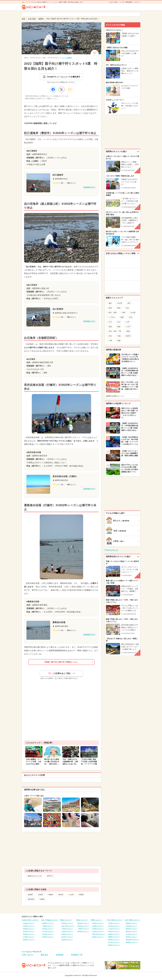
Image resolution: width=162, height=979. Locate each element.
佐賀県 (40, 895)
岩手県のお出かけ (29, 931)
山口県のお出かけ (114, 929)
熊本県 (61, 895)
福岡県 (30, 895)
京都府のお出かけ (98, 926)
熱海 (110, 326)
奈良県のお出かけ (98, 931)
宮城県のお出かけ (29, 926)
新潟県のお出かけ (48, 929)
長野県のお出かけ (48, 923)
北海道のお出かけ (29, 923)
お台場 (133, 312)
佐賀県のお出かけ (131, 926)
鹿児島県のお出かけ (132, 940)
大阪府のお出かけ (98, 923)
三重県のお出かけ (83, 929)
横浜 (110, 303)
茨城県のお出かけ (67, 940)
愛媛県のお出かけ (114, 937)
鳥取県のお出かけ (114, 931)
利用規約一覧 (76, 955)
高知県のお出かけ (114, 940)
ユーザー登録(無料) (126, 2)
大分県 (71, 895)
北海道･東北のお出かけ (30, 920)
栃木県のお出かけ (67, 937)
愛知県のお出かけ (83, 923)
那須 (110, 308)
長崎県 (51, 895)
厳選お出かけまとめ (35, 876)
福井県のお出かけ (48, 937)
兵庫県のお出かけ (98, 929)
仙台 (127, 308)
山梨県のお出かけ (48, 926)
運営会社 (44, 955)
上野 (127, 322)
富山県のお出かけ (48, 934)
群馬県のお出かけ (67, 934)
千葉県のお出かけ (67, 929)
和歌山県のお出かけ (98, 934)
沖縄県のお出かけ (131, 942)
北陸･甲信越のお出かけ (49, 920)
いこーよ (27, 2)
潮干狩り (50, 876)
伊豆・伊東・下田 (115, 331)
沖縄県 (42, 899)
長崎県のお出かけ (131, 929)
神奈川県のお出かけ (68, 926)
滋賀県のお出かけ (98, 937)
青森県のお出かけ (29, 929)
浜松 (110, 336)
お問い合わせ (27, 955)
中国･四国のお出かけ (115, 920)
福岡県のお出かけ (131, 923)
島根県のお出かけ (114, 934)
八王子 (128, 326)
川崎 (123, 312)
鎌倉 (118, 326)
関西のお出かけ (96, 920)
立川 (110, 322)
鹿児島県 (31, 899)
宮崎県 (81, 895)
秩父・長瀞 (112, 312)
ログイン (137, 2)
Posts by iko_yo (111, 550)
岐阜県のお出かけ (83, 926)
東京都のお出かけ (67, 923)
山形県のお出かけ (29, 937)
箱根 (128, 331)
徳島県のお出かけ (114, 945)
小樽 (110, 340)
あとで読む (114, 2)
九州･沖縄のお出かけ (132, 920)
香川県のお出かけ (114, 942)
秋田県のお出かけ (29, 934)
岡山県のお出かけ (114, 926)
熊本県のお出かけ (131, 931)
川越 (118, 336)
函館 (118, 340)
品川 (118, 322)
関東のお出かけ (66, 920)
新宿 (118, 308)
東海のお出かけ (82, 920)
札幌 (122, 317)
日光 (130, 317)
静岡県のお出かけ (83, 931)
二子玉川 (112, 317)
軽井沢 (128, 336)
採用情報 (59, 955)
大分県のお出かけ (131, 934)
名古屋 (119, 303)
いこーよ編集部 (67, 58)
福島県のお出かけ (29, 940)
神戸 (129, 303)
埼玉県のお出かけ (67, 931)
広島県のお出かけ (114, 923)
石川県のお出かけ (48, 931)
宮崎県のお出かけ (131, 937)
